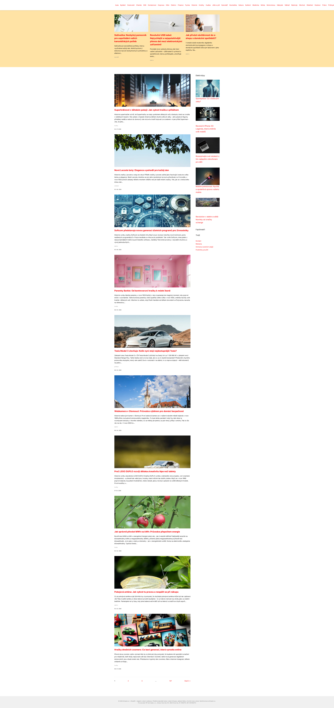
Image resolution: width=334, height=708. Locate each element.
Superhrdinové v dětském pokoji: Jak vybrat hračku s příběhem (146, 110)
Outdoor (318, 5)
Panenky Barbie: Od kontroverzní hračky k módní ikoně (142, 290)
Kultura (241, 5)
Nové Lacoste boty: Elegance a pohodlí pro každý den (141, 170)
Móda (263, 5)
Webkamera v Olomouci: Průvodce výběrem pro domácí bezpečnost (149, 411)
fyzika (116, 547)
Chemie (139, 5)
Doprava (161, 5)
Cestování (130, 5)
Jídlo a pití (216, 5)
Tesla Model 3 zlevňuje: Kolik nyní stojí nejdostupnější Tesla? (145, 351)
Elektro (173, 5)
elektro (152, 60)
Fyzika (187, 5)
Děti (144, 5)
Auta (117, 5)
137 (170, 681)
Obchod (302, 5)
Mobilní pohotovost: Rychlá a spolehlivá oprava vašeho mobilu (207, 189)
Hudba (208, 5)
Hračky (201, 5)
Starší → (187, 681)
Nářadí (287, 5)
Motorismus (271, 5)
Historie (194, 5)
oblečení (116, 186)
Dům (167, 5)
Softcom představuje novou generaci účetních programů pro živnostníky (151, 230)
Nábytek (280, 5)
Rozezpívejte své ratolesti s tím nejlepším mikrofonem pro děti (207, 159)
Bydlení (123, 5)
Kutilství (248, 5)
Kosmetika (233, 5)
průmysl (116, 366)
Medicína (256, 5)
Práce (324, 5)
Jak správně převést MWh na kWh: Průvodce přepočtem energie (147, 531)
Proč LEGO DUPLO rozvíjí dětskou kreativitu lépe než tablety (145, 471)
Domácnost (152, 5)
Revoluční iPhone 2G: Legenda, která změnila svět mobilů (206, 129)
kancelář (116, 57)
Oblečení (310, 5)
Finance (180, 5)
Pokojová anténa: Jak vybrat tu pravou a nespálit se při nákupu (146, 592)
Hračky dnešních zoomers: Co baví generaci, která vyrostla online (147, 649)
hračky (116, 125)
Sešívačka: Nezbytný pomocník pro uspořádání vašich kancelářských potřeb (130, 38)
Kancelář (224, 5)
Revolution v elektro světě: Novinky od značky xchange (207, 220)
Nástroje (294, 5)
